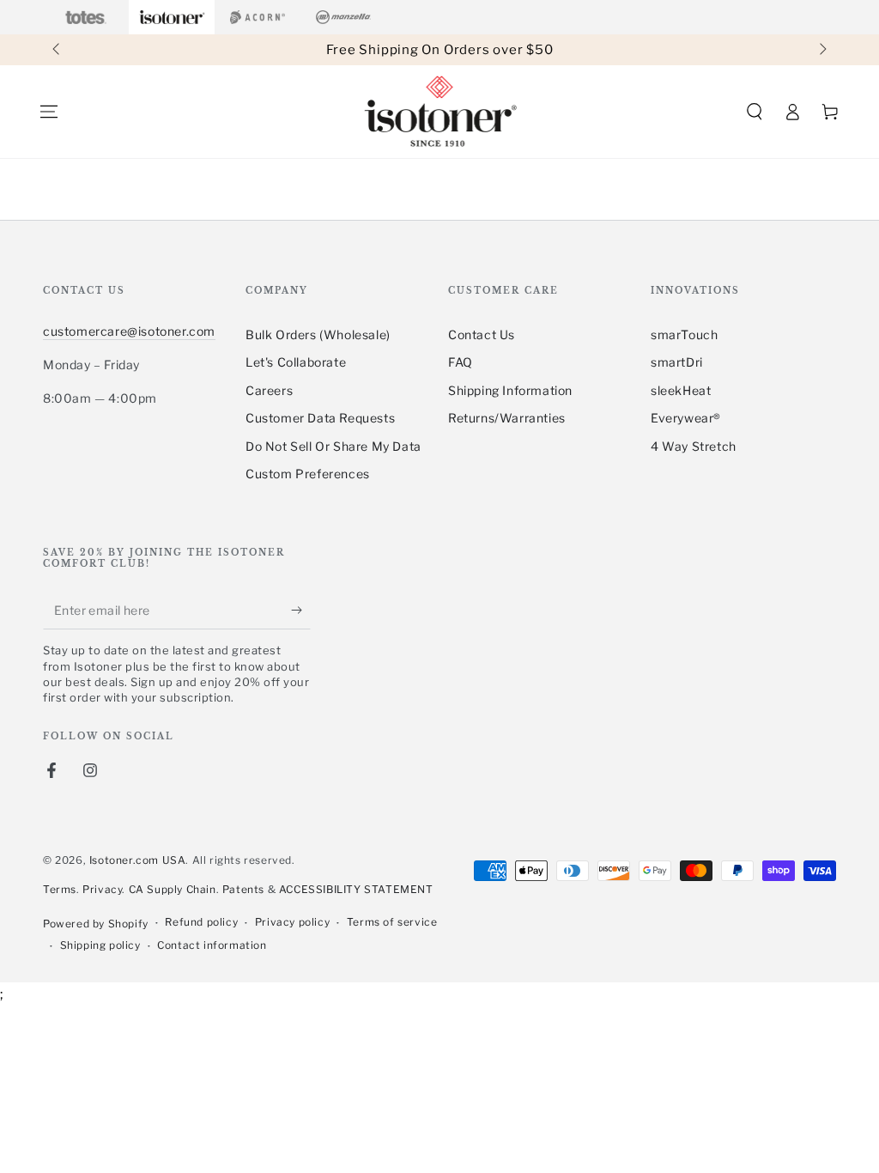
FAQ (460, 362)
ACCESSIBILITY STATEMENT (356, 889)
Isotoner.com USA (137, 860)
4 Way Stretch (694, 446)
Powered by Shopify (96, 923)
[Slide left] (57, 49)
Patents (243, 889)
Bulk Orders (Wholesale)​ (318, 334)
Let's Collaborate (296, 362)
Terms (59, 889)
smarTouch (684, 334)
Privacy (102, 889)
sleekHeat (681, 390)
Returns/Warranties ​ (508, 417)
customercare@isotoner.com (129, 331)
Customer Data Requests (320, 417)
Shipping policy (100, 945)
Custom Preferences (308, 473)
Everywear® (686, 417)
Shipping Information (510, 390)
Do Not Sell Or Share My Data (333, 446)
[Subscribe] (301, 610)
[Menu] (49, 112)
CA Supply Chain (172, 889)
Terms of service (392, 921)
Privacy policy (292, 921)
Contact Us (481, 334)
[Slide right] (821, 49)
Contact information (211, 945)
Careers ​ (271, 390)
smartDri (677, 362)
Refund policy (201, 921)
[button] (754, 112)
